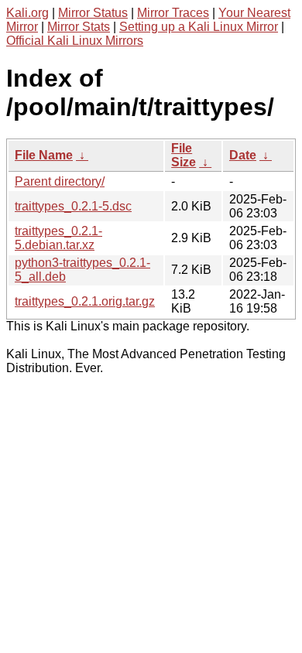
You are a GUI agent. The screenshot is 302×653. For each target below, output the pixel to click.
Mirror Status (93, 12)
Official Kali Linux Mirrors (74, 40)
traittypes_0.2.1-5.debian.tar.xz (58, 237)
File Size (183, 155)
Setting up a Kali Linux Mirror (198, 26)
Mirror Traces (173, 12)
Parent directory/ (60, 181)
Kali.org (27, 12)
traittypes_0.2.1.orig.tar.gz (85, 301)
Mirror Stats (78, 26)
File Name (44, 155)
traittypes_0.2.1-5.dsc (73, 206)
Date (242, 155)
